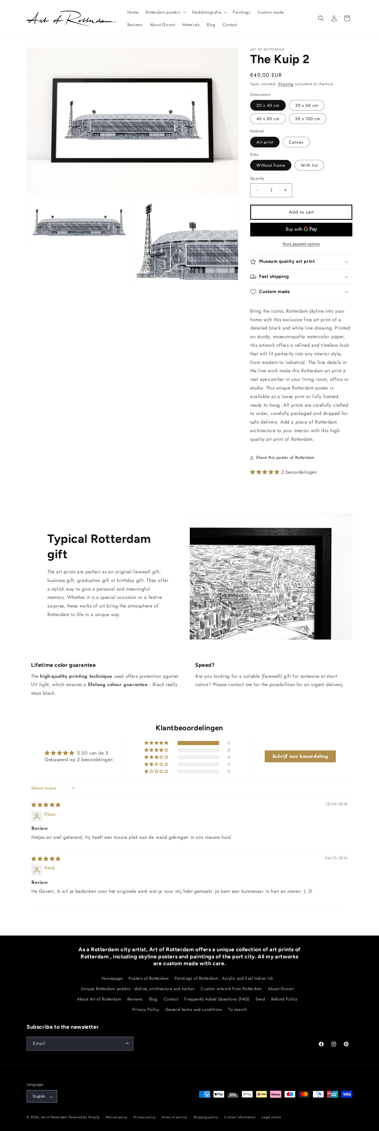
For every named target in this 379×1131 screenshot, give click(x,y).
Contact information (240, 1117)
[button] (165, 12)
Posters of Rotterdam (148, 978)
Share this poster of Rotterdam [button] (285, 457)
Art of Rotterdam (54, 1117)
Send (260, 999)
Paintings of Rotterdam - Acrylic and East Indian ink (224, 978)
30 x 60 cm (306, 105)
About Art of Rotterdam (99, 999)
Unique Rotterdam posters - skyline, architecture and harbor (138, 988)
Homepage (112, 978)
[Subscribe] (126, 1043)
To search (237, 1009)
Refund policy (117, 1117)
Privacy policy (145, 1117)
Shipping (285, 84)
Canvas (296, 142)
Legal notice (271, 1117)
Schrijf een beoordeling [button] (300, 756)
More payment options (301, 243)
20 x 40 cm (268, 105)
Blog (153, 999)
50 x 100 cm (307, 119)
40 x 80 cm (268, 119)
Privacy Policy (145, 1009)
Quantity (257, 178)
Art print (264, 142)
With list (309, 165)
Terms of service (174, 1117)
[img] (46, 804)
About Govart (280, 988)
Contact (171, 999)
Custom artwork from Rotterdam (231, 988)
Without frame (270, 165)
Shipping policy (205, 1117)
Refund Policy (284, 999)
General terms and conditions (194, 1009)
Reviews (135, 999)
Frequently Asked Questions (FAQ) (216, 999)
